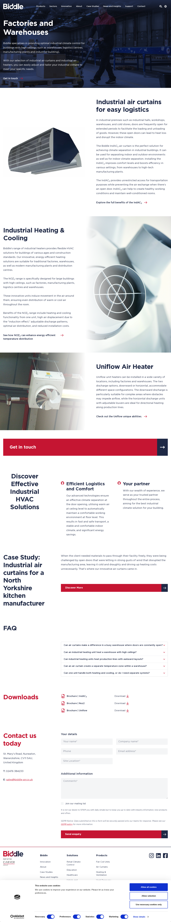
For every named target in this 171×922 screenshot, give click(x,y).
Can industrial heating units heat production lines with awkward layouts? (103, 659)
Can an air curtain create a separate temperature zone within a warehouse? (105, 666)
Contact (141, 6)
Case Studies (92, 6)
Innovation (66, 6)
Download (119, 696)
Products (40, 6)
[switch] (77, 917)
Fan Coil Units (103, 862)
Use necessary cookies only (149, 904)
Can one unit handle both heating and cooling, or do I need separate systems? (107, 673)
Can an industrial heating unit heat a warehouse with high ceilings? (100, 652)
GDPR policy (67, 824)
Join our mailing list (75, 804)
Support (129, 6)
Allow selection (149, 896)
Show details (139, 917)
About (79, 6)
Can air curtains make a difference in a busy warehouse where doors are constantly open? (113, 645)
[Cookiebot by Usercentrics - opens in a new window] (17, 917)
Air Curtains (102, 867)
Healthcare (72, 875)
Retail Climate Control (74, 863)
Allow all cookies (149, 887)
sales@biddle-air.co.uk (19, 780)
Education (72, 870)
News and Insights (112, 6)
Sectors (53, 6)
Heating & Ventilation (101, 873)
